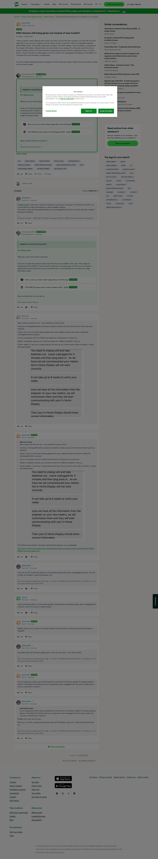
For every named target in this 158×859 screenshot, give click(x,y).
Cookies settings (51, 111)
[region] (79, 101)
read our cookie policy (67, 99)
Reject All (89, 111)
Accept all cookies (106, 111)
